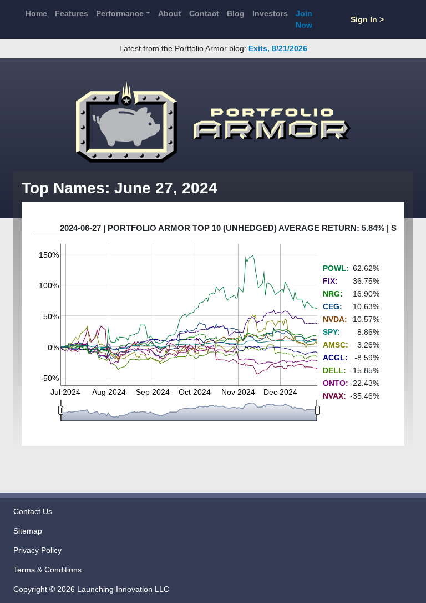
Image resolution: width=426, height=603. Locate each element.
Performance (120, 13)
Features (71, 13)
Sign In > (367, 19)
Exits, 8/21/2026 (277, 48)
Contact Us (32, 511)
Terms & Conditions (47, 569)
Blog (236, 13)
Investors (270, 13)
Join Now (304, 19)
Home (36, 13)
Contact (204, 13)
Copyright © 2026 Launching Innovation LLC (91, 589)
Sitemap (27, 530)
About (169, 13)
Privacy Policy (37, 550)
